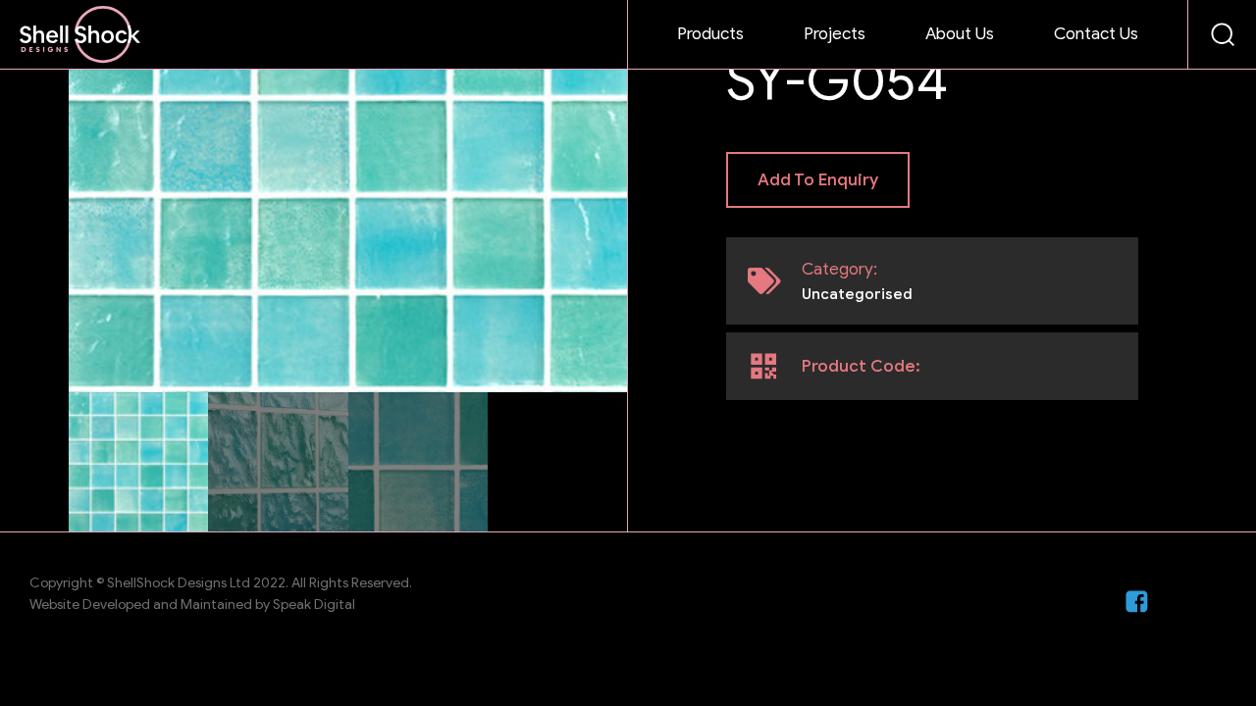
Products (710, 34)
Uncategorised (857, 294)
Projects (834, 34)
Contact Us (1096, 34)
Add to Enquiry (818, 180)
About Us (959, 34)
